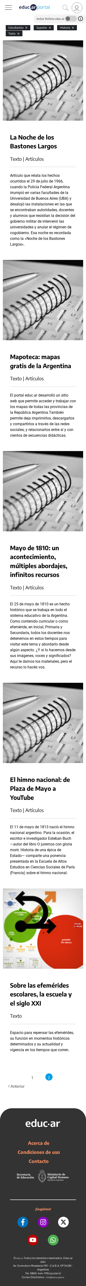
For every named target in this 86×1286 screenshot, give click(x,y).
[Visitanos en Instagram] (43, 1222)
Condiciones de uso (39, 1152)
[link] (77, 7)
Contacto (39, 1161)
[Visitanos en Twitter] (63, 1222)
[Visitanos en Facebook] (23, 1222)
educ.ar (19, 1258)
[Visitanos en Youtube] (33, 1240)
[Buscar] (65, 8)
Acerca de (38, 1143)
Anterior (15, 1086)
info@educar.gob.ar (55, 1277)
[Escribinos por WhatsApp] (53, 1240)
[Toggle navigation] (4, 2)
